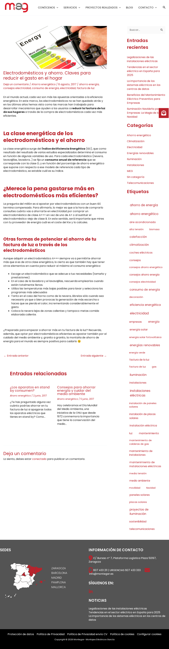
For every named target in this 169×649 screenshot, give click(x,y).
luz (131, 433)
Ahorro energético (44, 84)
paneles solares (139, 495)
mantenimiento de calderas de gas (140, 442)
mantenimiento (149, 433)
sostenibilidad (137, 521)
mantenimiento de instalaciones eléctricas (145, 464)
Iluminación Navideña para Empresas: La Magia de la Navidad (144, 113)
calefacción (138, 237)
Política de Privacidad (51, 634)
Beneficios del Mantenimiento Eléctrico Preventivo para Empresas (146, 99)
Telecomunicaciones (140, 183)
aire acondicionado (142, 222)
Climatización (135, 141)
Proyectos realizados (101, 7)
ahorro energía (89, 84)
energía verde (137, 352)
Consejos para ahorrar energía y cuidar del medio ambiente (76, 390)
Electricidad (134, 147)
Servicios (70, 7)
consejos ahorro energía (144, 274)
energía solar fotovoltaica (145, 337)
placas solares (138, 502)
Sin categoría (135, 177)
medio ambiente (139, 480)
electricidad (68, 88)
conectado (39, 459)
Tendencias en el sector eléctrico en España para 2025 (143, 71)
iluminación (138, 375)
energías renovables (145, 345)
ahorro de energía (144, 205)
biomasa (154, 229)
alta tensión (136, 229)
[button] (56, 7)
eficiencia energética (145, 305)
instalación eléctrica (143, 425)
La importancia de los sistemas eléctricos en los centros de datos (143, 85)
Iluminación (134, 159)
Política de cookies (122, 634)
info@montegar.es (101, 574)
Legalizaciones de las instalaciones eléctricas (142, 59)
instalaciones (137, 383)
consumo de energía (45, 88)
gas (154, 366)
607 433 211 (100, 570)
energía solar (139, 329)
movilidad (134, 487)
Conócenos (46, 7)
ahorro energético (144, 214)
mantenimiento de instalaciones (140, 453)
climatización (139, 245)
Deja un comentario (16, 84)
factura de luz (86, 88)
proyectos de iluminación (139, 512)
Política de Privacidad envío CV (87, 634)
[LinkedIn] (91, 591)
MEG (130, 171)
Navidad (150, 487)
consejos (135, 260)
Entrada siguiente (94, 355)
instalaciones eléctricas (140, 393)
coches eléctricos (140, 253)
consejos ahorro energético (146, 267)
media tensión (138, 473)
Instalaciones (135, 165)
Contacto (145, 7)
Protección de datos (21, 634)
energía (153, 322)
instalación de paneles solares (142, 405)
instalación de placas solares (142, 416)
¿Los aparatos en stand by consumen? (30, 389)
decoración (136, 297)
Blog (129, 7)
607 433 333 (133, 570)
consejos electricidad (17, 88)
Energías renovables (140, 153)
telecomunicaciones (142, 529)
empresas (135, 322)
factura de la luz (139, 359)
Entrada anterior (16, 355)
